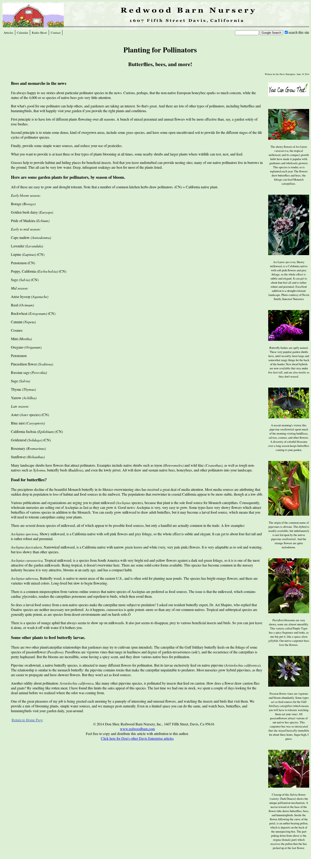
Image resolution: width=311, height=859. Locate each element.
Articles (8, 33)
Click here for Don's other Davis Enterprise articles (137, 738)
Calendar (22, 33)
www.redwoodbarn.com (137, 728)
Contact (56, 33)
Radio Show (39, 33)
